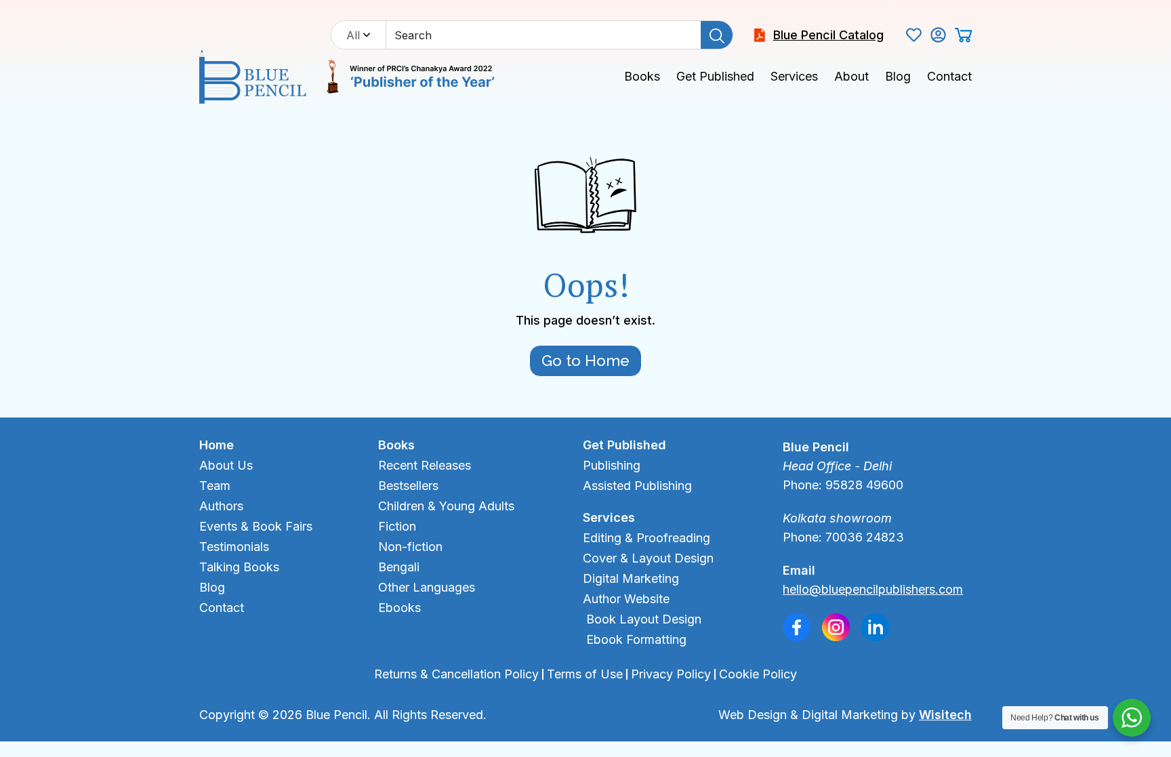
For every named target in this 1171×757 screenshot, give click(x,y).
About (851, 76)
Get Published (715, 76)
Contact (949, 76)
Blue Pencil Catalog (828, 35)
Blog (898, 76)
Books (642, 76)
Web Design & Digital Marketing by (845, 715)
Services (794, 76)
